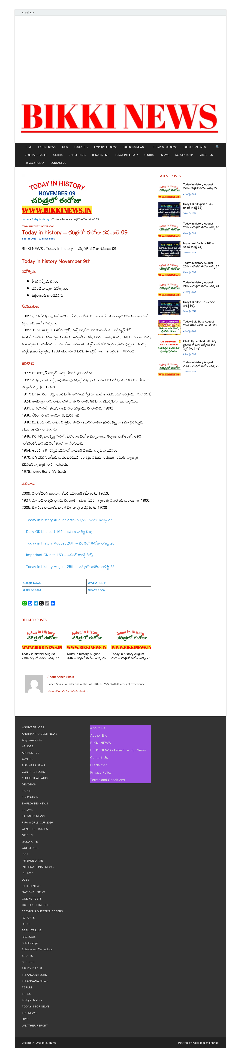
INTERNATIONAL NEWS (38, 867)
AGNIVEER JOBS (33, 727)
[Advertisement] (120, 56)
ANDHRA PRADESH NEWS (39, 733)
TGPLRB (27, 987)
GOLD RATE (30, 841)
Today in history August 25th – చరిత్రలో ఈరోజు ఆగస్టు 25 (70, 566)
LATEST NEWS (47, 147)
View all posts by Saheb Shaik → (67, 691)
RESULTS (28, 924)
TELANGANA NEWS (35, 981)
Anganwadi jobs (32, 740)
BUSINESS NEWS (133, 147)
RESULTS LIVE (100, 154)
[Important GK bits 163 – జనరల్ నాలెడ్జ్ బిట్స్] (169, 243)
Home (28, 147)
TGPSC (26, 994)
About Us (206, 154)
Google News (32, 583)
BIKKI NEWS (100, 742)
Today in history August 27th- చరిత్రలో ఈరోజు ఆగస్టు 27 (69, 520)
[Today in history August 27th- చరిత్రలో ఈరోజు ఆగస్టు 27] (42, 639)
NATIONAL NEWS (33, 892)
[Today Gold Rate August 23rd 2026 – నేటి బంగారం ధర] (169, 322)
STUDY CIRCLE (32, 968)
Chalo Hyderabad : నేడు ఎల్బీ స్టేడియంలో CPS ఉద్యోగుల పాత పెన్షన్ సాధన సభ (199, 344)
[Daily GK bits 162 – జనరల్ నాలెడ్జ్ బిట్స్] (169, 302)
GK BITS (58, 154)
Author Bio (98, 735)
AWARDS (28, 759)
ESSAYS (164, 154)
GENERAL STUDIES (36, 154)
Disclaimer (98, 764)
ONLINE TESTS (77, 154)
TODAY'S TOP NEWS (35, 1006)
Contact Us (58, 162)
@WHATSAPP (97, 583)
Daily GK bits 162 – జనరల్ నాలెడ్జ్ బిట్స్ (199, 303)
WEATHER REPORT (35, 1025)
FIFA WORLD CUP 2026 (37, 822)
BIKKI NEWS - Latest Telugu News (118, 750)
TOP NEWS (29, 1013)
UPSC (25, 1019)
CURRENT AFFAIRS (194, 147)
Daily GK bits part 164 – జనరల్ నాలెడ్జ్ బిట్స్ (59, 531)
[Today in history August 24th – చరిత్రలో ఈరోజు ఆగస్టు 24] (169, 282)
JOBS (65, 147)
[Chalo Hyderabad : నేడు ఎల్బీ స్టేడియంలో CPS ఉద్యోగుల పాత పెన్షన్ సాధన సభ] (169, 341)
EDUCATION (81, 147)
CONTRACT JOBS (33, 772)
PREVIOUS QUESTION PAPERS (42, 911)
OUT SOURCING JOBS (36, 905)
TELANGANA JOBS (34, 975)
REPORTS (28, 917)
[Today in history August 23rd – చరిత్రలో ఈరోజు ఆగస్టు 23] (169, 362)
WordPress (198, 1042)
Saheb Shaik (48, 238)
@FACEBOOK (97, 590)
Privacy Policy (35, 162)
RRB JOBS (29, 936)
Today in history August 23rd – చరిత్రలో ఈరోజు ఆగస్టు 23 (201, 364)
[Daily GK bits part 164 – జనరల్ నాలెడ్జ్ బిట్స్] (169, 204)
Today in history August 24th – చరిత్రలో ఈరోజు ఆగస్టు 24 (201, 284)
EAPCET (27, 791)
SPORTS (149, 154)
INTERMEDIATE (32, 860)
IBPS (25, 854)
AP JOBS (28, 746)
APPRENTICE (30, 752)
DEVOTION (29, 784)
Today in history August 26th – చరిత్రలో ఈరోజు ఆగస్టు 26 (70, 543)
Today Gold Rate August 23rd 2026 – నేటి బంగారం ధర (200, 323)
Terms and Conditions (107, 779)
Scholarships (184, 154)
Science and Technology (37, 949)
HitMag (214, 1042)
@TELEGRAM (32, 590)
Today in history (126, 154)
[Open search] (217, 147)
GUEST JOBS (30, 848)
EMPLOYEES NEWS (106, 147)
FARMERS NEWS (33, 816)
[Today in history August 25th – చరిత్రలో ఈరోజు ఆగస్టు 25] (131, 639)
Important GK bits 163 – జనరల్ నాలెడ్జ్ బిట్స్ (59, 554)
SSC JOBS (28, 962)
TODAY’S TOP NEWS (165, 147)
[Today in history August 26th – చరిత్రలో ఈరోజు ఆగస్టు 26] (87, 639)
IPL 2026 (27, 873)
